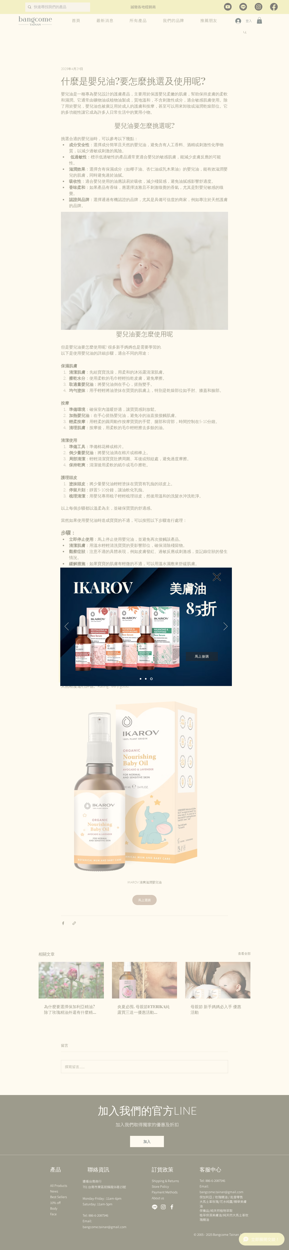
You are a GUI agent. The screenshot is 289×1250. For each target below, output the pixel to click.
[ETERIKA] (146, 679)
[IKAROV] (152, 679)
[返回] (67, 626)
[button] (217, 577)
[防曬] (141, 679)
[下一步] (226, 626)
